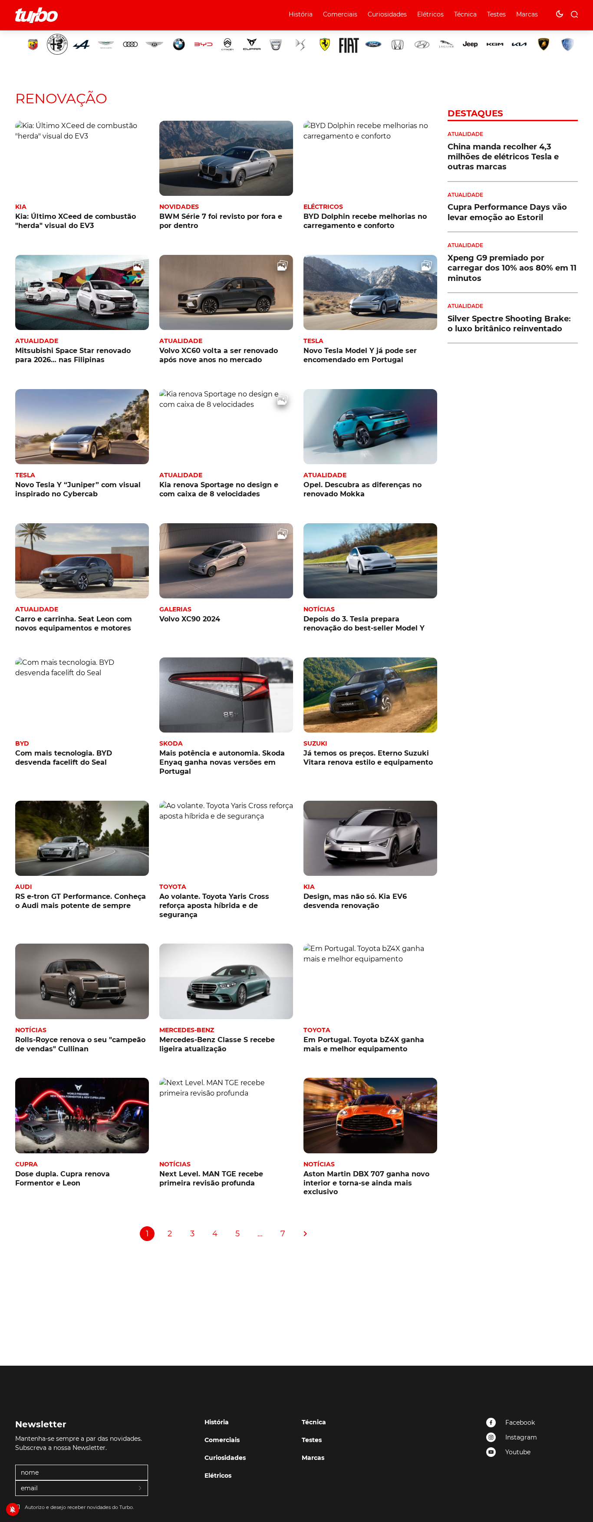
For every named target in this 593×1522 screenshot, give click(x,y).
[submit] (140, 1488)
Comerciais (340, 14)
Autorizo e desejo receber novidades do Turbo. (79, 1507)
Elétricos (430, 14)
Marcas (527, 14)
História (301, 14)
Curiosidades (387, 14)
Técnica (465, 14)
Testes (496, 14)
